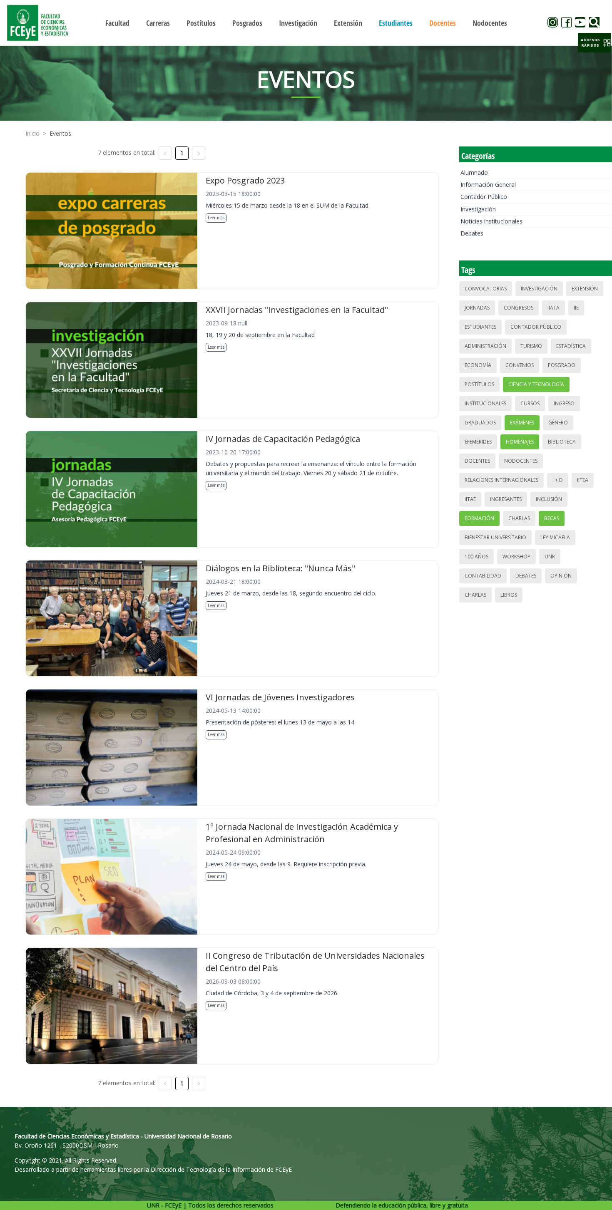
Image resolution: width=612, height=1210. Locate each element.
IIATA (553, 307)
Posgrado (561, 365)
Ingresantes (506, 499)
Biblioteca (562, 441)
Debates (471, 233)
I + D (557, 480)
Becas (551, 518)
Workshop (516, 556)
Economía (478, 365)
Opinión (561, 575)
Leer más (216, 218)
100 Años (476, 556)
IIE (576, 307)
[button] (594, 42)
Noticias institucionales (491, 221)
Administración (485, 346)
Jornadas (477, 307)
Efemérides (478, 441)
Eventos (60, 133)
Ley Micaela (555, 537)
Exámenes (522, 422)
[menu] (306, 22)
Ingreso (564, 403)
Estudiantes (480, 326)
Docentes (477, 460)
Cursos (530, 403)
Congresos (518, 307)
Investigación (478, 209)
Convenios (519, 365)
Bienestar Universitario (495, 537)
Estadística (571, 346)
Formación (479, 518)
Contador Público (483, 197)
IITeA (582, 480)
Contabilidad (483, 575)
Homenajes (520, 441)
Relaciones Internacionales (501, 480)
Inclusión (549, 499)
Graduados (480, 422)
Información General (488, 184)
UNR (550, 556)
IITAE (470, 499)
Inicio (32, 133)
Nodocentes (520, 460)
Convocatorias (486, 288)
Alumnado (474, 172)
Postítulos (479, 384)
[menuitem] (117, 22)
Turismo (531, 346)
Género (558, 422)
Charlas (519, 518)
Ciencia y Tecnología (536, 384)
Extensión (585, 288)
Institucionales (485, 403)
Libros (508, 594)
